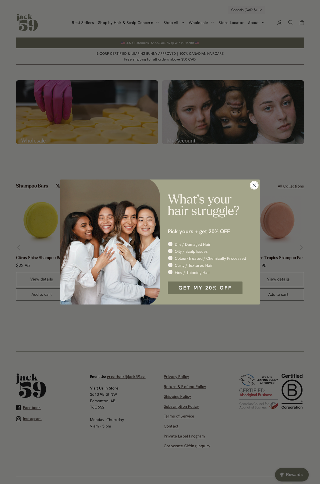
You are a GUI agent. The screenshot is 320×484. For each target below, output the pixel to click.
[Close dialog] (254, 185)
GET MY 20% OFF (205, 287)
